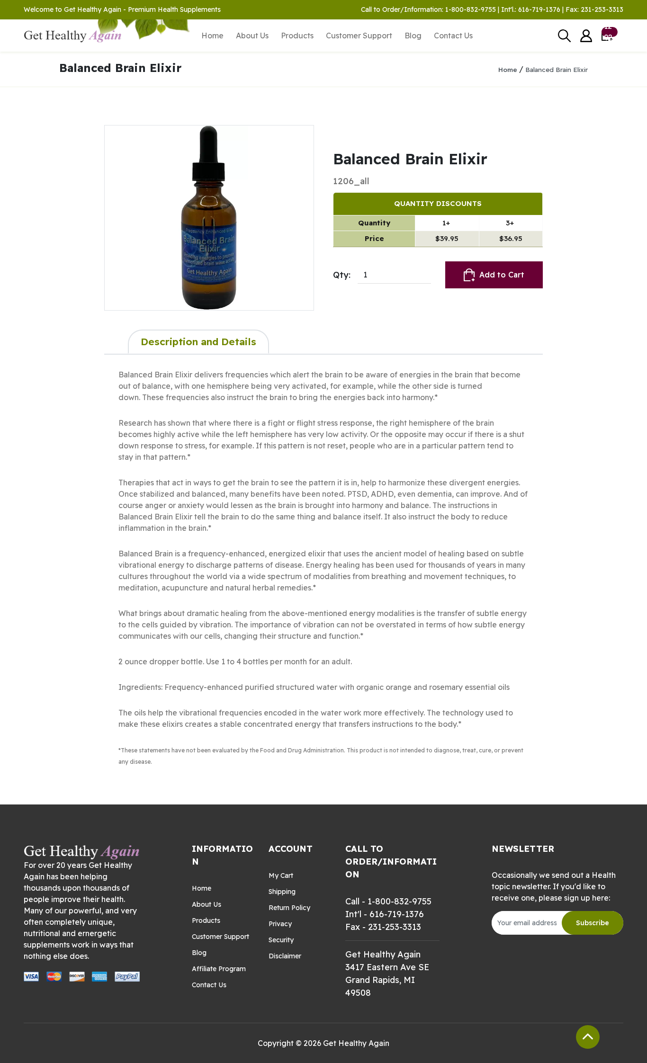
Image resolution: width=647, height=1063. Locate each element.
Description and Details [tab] (198, 341)
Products (297, 35)
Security (281, 940)
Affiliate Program (219, 969)
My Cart (281, 875)
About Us (252, 35)
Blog (413, 35)
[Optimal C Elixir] (209, 217)
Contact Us (453, 35)
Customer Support (359, 35)
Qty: (341, 274)
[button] (586, 35)
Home (212, 35)
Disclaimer (285, 956)
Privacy (280, 924)
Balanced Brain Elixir (556, 69)
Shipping (282, 891)
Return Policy (289, 907)
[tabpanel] (323, 568)
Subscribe (592, 923)
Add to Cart (501, 274)
